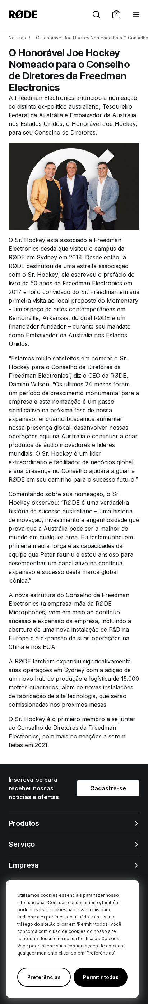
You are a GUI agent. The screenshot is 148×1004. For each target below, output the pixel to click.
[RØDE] (23, 14)
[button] (116, 14)
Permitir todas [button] (101, 977)
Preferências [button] (44, 977)
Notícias (17, 37)
